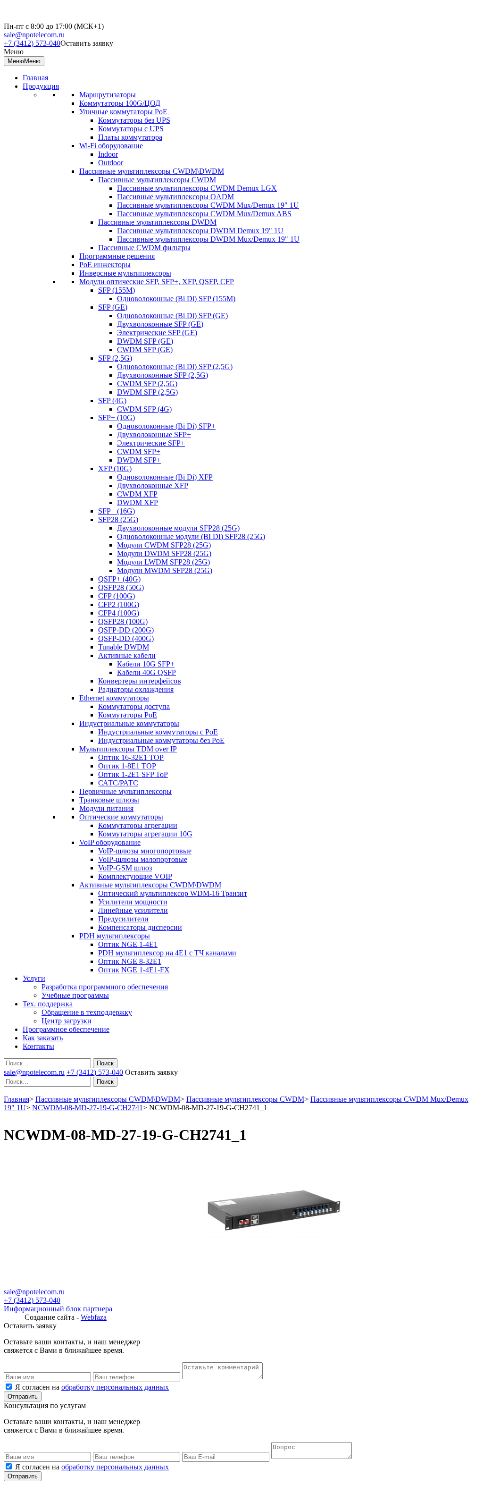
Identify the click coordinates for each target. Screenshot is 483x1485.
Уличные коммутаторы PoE (123, 112)
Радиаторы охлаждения (136, 689)
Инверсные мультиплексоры (125, 273)
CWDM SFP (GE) (145, 350)
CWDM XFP (137, 494)
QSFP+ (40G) (119, 579)
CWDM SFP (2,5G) (147, 384)
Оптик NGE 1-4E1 (128, 944)
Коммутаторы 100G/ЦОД (119, 103)
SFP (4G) (112, 401)
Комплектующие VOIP (135, 876)
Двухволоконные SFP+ (154, 434)
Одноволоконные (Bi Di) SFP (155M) (176, 299)
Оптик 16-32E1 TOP (131, 757)
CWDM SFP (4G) (144, 409)
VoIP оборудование (110, 842)
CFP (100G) (116, 596)
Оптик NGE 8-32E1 (129, 961)
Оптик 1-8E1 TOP (127, 766)
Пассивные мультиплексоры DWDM (157, 222)
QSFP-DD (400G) (126, 638)
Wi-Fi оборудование (111, 146)
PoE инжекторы (105, 265)
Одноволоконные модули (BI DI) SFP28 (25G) (191, 536)
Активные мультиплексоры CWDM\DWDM (150, 885)
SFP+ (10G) (116, 417)
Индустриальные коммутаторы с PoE (158, 732)
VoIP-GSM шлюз (125, 868)
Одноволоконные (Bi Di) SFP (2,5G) (175, 367)
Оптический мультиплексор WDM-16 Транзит (172, 893)
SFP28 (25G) (118, 519)
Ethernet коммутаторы (114, 698)
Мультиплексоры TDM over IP (128, 749)
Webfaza (94, 1317)
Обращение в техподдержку (87, 1012)
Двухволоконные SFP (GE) (160, 324)
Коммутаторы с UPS (131, 129)
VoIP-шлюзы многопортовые (145, 851)
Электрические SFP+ (151, 443)
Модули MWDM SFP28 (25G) (164, 570)
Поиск (105, 1063)
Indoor (108, 154)
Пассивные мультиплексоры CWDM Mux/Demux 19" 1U (208, 205)
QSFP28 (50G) (121, 587)
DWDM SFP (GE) (145, 341)
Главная (35, 78)
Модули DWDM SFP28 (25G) (164, 553)
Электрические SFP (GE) (157, 333)
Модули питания (106, 808)
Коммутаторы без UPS (134, 120)
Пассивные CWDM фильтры (144, 248)
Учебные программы (75, 995)
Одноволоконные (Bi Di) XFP (165, 477)
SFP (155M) (116, 290)
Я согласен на (92, 1387)
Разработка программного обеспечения (105, 987)
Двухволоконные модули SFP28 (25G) (178, 528)
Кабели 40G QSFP (146, 672)
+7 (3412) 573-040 (32, 43)
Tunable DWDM (123, 647)
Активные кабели (127, 655)
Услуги (34, 978)
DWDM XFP (137, 502)
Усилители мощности (132, 902)
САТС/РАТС (118, 783)
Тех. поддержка (48, 1004)
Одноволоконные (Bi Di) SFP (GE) (172, 316)
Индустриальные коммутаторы (129, 723)
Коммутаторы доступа (134, 706)
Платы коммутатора (130, 137)
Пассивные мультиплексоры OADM (175, 197)
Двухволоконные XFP (152, 485)
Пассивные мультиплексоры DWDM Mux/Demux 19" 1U (208, 239)
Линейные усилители (133, 910)
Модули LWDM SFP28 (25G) (163, 562)
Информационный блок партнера (58, 1309)
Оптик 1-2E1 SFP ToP (133, 774)
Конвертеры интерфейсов (139, 681)
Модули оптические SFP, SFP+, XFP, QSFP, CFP (156, 282)
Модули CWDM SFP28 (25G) (164, 545)
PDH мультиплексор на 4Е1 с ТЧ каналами (167, 953)
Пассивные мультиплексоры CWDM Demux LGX (197, 188)
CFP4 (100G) (118, 613)
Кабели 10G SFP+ (146, 664)
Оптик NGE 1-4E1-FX (134, 970)
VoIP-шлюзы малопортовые (142, 859)
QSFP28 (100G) (123, 621)
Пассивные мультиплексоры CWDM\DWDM (151, 171)
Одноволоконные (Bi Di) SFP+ (166, 426)
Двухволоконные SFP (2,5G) (162, 375)
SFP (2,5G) (115, 358)
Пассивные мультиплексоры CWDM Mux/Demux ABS (204, 214)
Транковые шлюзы (109, 800)
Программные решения (117, 256)
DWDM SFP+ (139, 460)
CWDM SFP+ (138, 451)
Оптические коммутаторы (121, 817)
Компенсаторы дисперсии (140, 927)
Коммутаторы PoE (127, 715)
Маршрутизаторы (107, 95)
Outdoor (110, 163)
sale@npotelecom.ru (34, 35)
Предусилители (123, 919)
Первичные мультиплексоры (125, 791)
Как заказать (43, 1038)
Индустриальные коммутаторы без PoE (161, 740)
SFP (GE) (112, 307)
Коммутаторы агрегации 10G (145, 834)
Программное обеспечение (66, 1029)
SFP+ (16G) (116, 511)
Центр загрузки (67, 1021)
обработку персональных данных (115, 1387)
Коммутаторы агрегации (137, 825)
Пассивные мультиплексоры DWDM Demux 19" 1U (200, 231)
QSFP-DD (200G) (126, 630)
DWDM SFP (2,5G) (147, 392)
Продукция (41, 86)
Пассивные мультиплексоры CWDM (157, 180)
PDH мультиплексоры (114, 936)
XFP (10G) (115, 468)
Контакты (38, 1046)
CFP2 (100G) (118, 604)
